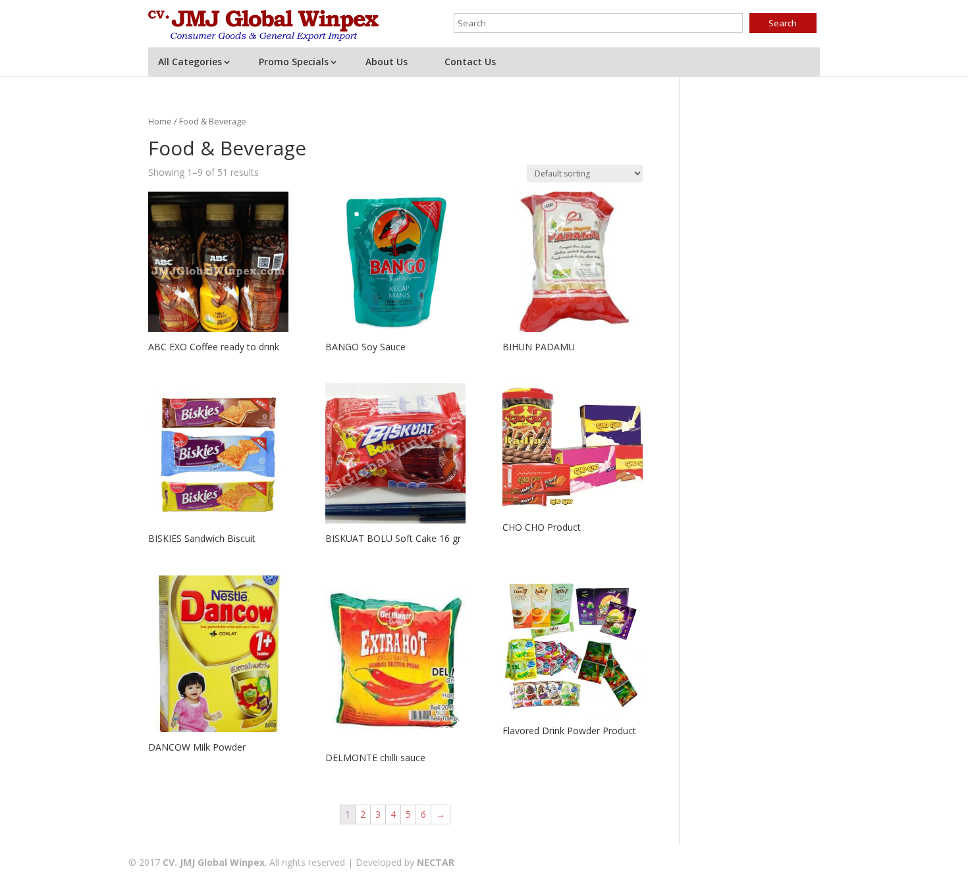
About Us (386, 61)
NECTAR (435, 862)
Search (782, 23)
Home (160, 121)
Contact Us (470, 61)
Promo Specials (294, 61)
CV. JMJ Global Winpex (214, 862)
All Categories (190, 61)
